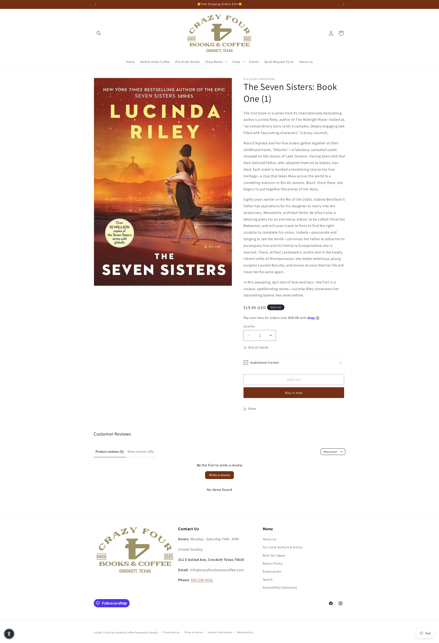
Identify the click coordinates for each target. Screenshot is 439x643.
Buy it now (293, 392)
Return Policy (273, 563)
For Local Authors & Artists (282, 547)
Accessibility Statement (280, 587)
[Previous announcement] (95, 4)
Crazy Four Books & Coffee (118, 632)
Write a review (219, 475)
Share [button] (252, 408)
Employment (272, 571)
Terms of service (193, 632)
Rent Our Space (274, 555)
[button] (99, 33)
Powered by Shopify (146, 632)
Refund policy (245, 632)
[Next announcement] (344, 4)
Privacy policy (171, 632)
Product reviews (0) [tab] (110, 451)
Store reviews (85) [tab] (140, 451)
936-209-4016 (202, 580)
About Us (269, 539)
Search (268, 579)
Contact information (220, 632)
